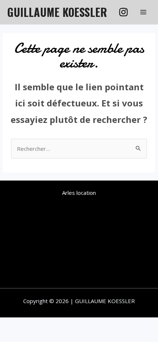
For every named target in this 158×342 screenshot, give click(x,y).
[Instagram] (123, 12)
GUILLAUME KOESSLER (57, 12)
